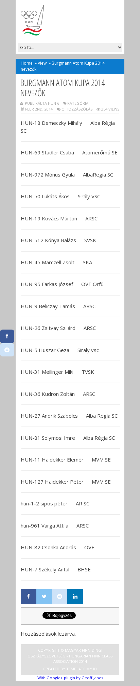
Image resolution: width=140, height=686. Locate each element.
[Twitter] (44, 596)
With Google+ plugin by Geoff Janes (70, 677)
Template (75, 668)
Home (27, 63)
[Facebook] (28, 596)
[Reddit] (60, 596)
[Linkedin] (75, 596)
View (42, 63)
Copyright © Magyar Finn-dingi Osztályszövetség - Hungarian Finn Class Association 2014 (70, 656)
